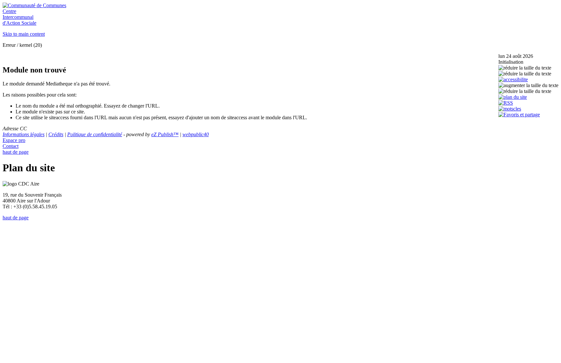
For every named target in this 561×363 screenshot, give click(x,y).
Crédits (55, 134)
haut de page (16, 152)
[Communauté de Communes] (34, 5)
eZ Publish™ (165, 134)
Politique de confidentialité (94, 134)
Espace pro (14, 140)
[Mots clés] (509, 108)
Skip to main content (24, 34)
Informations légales (23, 134)
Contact (11, 146)
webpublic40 (195, 134)
